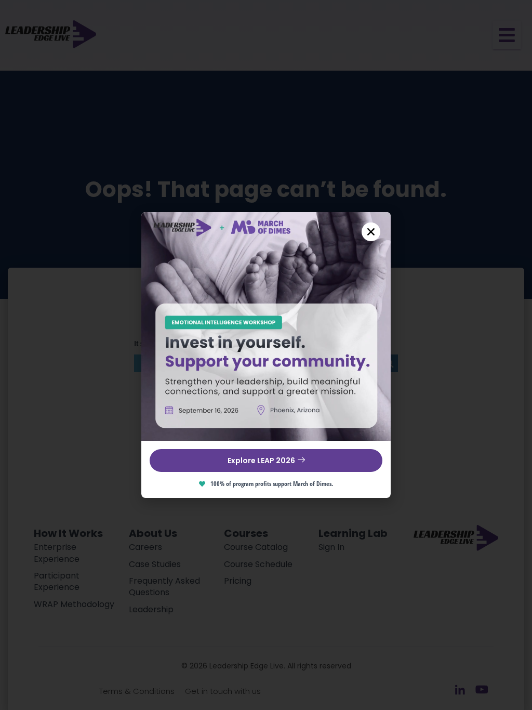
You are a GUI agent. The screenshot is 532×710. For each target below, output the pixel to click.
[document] (266, 355)
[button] (371, 231)
